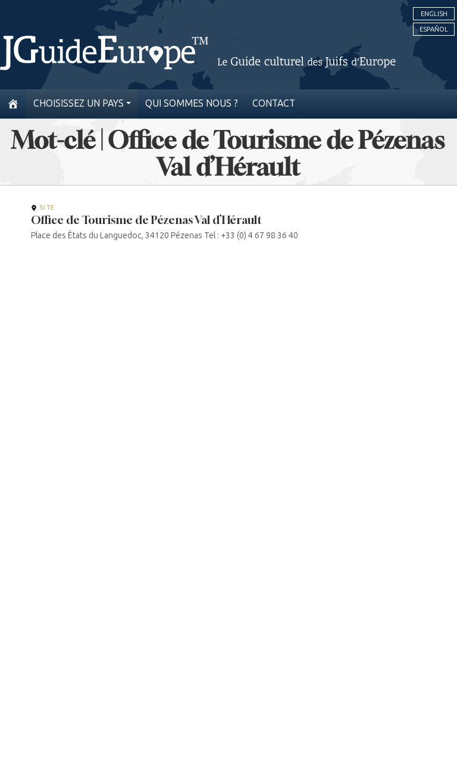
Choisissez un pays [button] (78, 103)
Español (434, 29)
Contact (273, 103)
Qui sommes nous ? (191, 103)
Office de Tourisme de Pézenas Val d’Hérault (146, 219)
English (434, 14)
